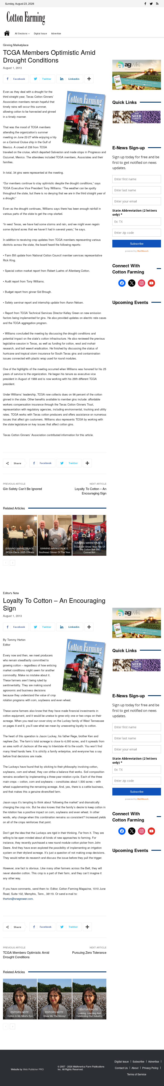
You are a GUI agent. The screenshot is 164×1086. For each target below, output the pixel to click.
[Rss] (157, 4)
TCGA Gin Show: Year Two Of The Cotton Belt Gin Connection (89, 549)
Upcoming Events (130, 302)
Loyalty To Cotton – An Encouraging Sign (90, 490)
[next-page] (12, 563)
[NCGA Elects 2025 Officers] (20, 535)
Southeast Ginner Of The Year (54, 552)
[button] (151, 33)
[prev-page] (5, 563)
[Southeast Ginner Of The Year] (55, 535)
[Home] (7, 33)
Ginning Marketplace (15, 45)
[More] (89, 79)
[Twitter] (151, 4)
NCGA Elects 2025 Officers (20, 552)
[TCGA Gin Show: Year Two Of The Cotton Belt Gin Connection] (89, 535)
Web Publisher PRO (33, 1069)
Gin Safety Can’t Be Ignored (22, 488)
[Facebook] (145, 4)
